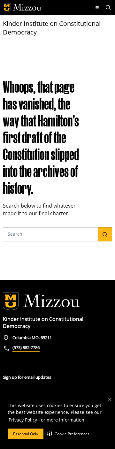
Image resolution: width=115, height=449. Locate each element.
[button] (68, 434)
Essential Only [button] (25, 434)
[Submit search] (105, 234)
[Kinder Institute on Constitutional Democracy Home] (41, 301)
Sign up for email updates (27, 377)
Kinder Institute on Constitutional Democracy (52, 27)
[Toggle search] (109, 7)
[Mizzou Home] (45, 7)
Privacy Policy (23, 420)
